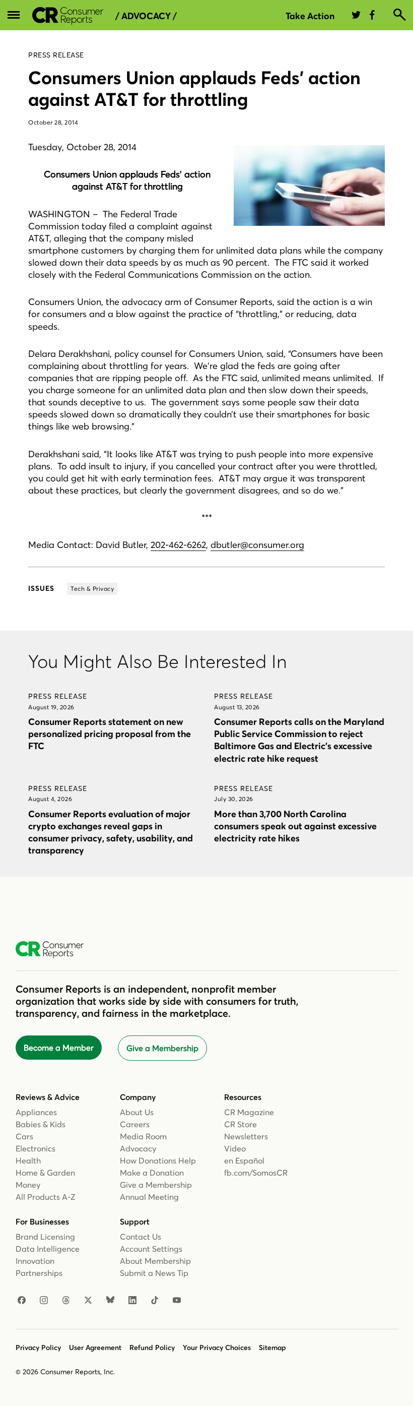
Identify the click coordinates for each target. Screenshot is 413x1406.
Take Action (310, 16)
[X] (88, 1301)
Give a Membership (162, 1048)
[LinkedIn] (132, 1301)
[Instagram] (44, 1301)
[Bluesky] (110, 1301)
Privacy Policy (38, 1347)
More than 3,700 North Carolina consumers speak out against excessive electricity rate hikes (295, 826)
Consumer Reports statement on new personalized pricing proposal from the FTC (109, 734)
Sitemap (272, 1347)
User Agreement (95, 1347)
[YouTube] (177, 1301)
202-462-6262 (178, 545)
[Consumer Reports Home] (55, 949)
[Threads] (66, 1301)
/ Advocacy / (146, 16)
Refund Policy (152, 1347)
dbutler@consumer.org (257, 545)
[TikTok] (155, 1301)
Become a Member (59, 1048)
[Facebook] (22, 1301)
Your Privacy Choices (217, 1347)
